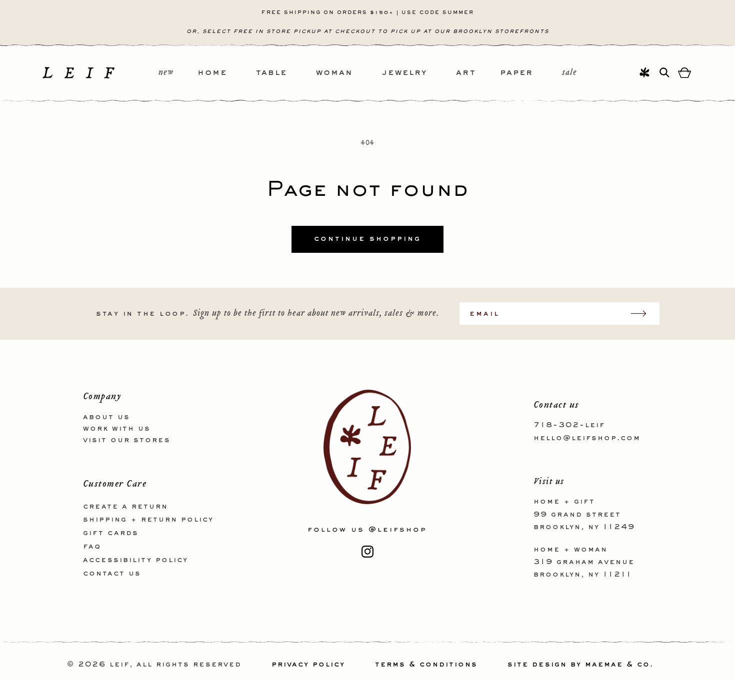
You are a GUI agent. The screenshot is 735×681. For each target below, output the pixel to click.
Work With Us (116, 428)
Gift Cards (110, 533)
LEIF (120, 664)
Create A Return (125, 506)
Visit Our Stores (126, 439)
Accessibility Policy (135, 559)
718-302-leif (569, 425)
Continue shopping (367, 238)
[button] (227, 73)
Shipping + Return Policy (148, 519)
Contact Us (112, 573)
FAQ (92, 546)
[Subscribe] (643, 313)
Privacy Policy (308, 664)
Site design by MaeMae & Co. (581, 664)
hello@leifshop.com (587, 437)
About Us (106, 417)
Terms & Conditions (426, 664)
